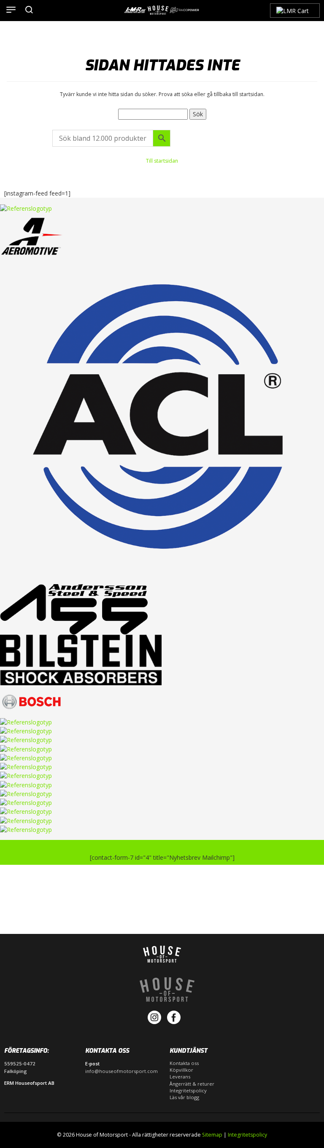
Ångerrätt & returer (192, 1084)
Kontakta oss (184, 1063)
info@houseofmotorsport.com (121, 1071)
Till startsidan (162, 160)
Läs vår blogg (184, 1097)
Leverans (180, 1076)
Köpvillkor (181, 1070)
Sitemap (212, 1134)
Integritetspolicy (188, 1090)
